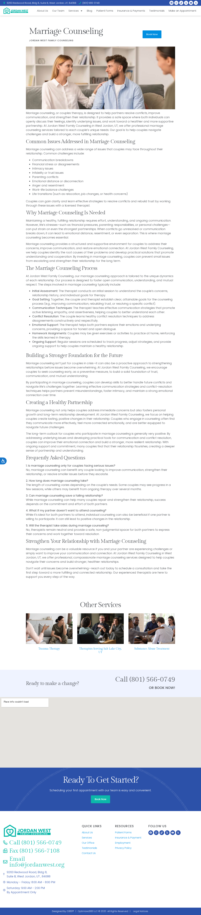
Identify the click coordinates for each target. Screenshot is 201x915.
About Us (42, 11)
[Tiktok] (181, 3)
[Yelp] (186, 3)
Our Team (58, 11)
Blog (89, 11)
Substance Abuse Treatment (151, 648)
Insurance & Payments (131, 11)
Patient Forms (104, 11)
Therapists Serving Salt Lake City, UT (100, 650)
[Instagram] (176, 3)
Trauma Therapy (49, 648)
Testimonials (157, 11)
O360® (70, 911)
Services (73, 11)
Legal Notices (140, 911)
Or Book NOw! (162, 687)
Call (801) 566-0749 (145, 679)
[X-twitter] (196, 3)
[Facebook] (171, 3)
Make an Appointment (182, 11)
